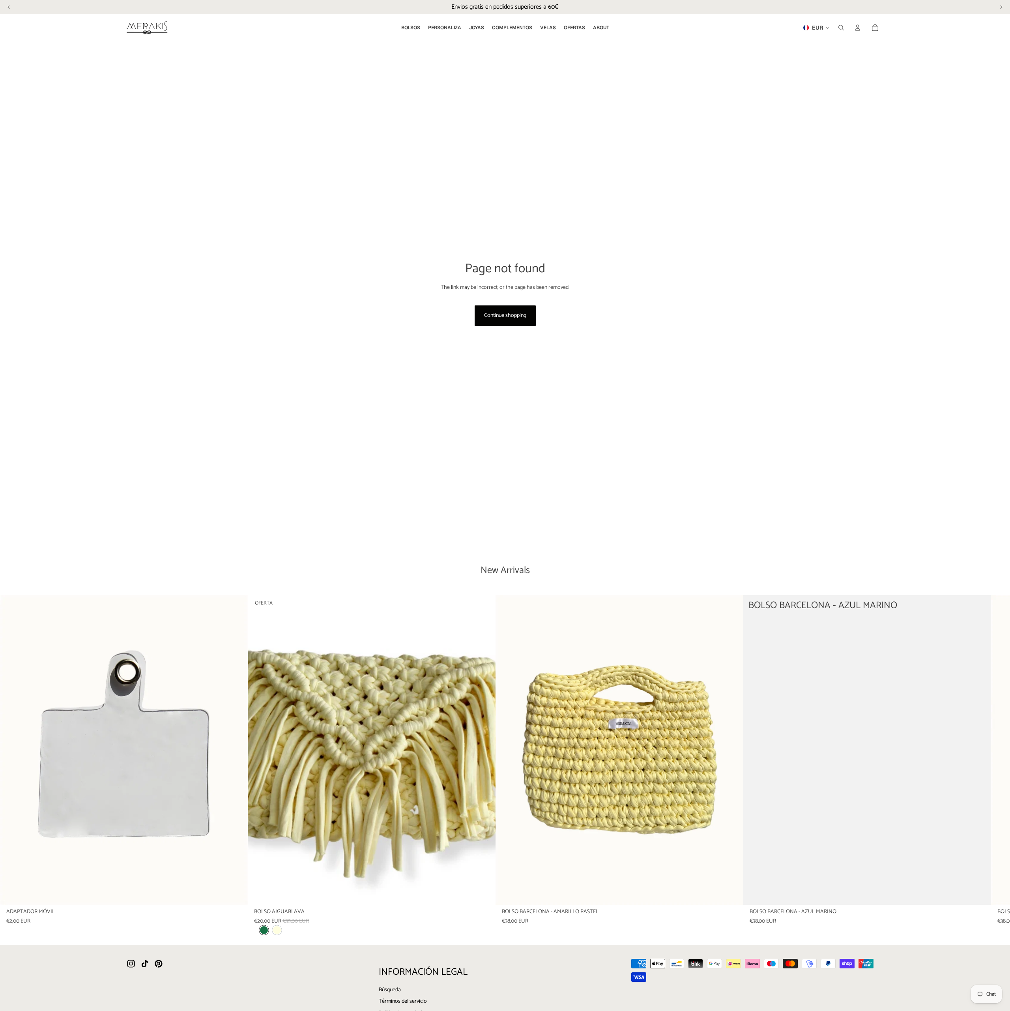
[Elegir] (483, 893)
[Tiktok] (145, 963)
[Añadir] (235, 893)
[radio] (264, 930)
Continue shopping (505, 315)
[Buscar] (841, 27)
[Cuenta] (857, 27)
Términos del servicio (403, 1001)
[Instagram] (131, 963)
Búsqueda (390, 989)
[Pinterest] (158, 963)
